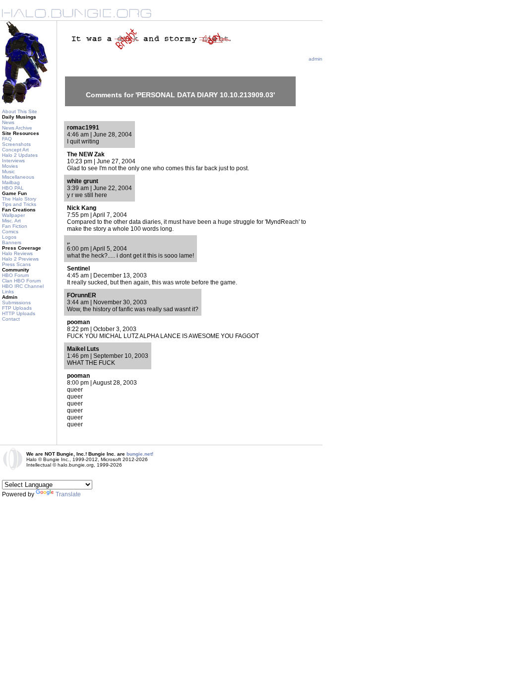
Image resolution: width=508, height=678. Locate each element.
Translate (68, 494)
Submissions (16, 302)
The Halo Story (19, 199)
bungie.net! (140, 454)
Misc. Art (11, 220)
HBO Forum (15, 275)
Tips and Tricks (19, 204)
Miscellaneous (18, 177)
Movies (10, 166)
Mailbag (11, 182)
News (8, 122)
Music (8, 171)
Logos (9, 237)
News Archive (17, 128)
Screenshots (16, 144)
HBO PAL (13, 188)
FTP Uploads (17, 308)
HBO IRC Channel (23, 286)
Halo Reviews (17, 253)
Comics (10, 231)
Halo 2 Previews (20, 259)
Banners (11, 242)
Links (8, 291)
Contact (11, 319)
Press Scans (16, 264)
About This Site (19, 111)
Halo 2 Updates (20, 155)
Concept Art (15, 149)
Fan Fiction (14, 226)
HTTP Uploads (18, 313)
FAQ (7, 138)
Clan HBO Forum (21, 280)
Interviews (13, 160)
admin (315, 59)
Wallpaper (13, 215)
